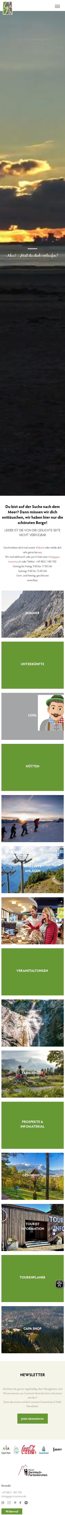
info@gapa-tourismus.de (13, 1496)
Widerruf (11, 1511)
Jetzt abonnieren (32, 1418)
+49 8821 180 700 (11, 1492)
